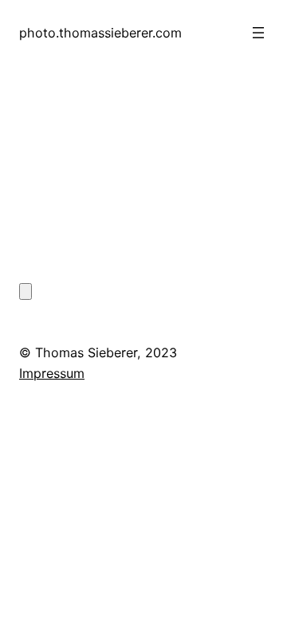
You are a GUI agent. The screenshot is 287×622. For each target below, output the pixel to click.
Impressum (52, 373)
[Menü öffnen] (258, 32)
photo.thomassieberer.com (100, 33)
